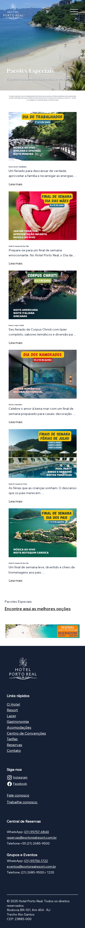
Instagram (20, 777)
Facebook (20, 783)
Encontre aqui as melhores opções (38, 608)
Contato (14, 750)
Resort (12, 710)
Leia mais (15, 184)
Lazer (11, 716)
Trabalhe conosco (22, 802)
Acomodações (19, 727)
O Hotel (13, 704)
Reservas (14, 744)
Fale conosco (18, 795)
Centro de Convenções (26, 733)
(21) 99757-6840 (36, 832)
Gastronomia (18, 721)
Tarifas (12, 739)
